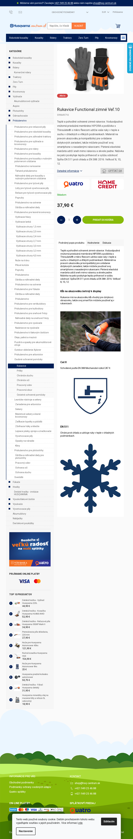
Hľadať (78, 26)
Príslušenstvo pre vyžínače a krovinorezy (28, 142)
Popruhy (19, 197)
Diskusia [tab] (107, 243)
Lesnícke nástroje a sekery (27, 399)
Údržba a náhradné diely (27, 207)
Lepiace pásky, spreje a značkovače (33, 431)
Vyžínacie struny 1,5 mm (28, 226)
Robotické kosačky (22, 58)
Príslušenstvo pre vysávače (28, 323)
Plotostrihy (18, 111)
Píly (14, 87)
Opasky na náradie (24, 441)
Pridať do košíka (103, 220)
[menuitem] (18, 38)
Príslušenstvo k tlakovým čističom (31, 332)
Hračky (16, 487)
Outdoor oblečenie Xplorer (27, 350)
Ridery (16, 67)
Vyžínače (17, 96)
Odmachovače (20, 115)
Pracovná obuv (24, 390)
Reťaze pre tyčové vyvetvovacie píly (33, 193)
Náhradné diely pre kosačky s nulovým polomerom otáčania (30, 177)
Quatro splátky (17, 791)
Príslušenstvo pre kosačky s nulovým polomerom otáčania (33, 160)
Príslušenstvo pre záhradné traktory (32, 136)
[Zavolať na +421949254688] (14, 12)
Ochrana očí (21, 467)
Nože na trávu (22, 260)
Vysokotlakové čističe (24, 499)
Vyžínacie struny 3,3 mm (28, 250)
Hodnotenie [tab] (93, 243)
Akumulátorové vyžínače (26, 101)
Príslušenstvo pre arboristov (28, 354)
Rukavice (21, 366)
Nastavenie (26, 831)
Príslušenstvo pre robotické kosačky (32, 131)
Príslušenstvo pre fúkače (27, 289)
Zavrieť (79, 234)
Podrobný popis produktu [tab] (71, 243)
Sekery (18, 409)
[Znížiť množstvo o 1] (61, 220)
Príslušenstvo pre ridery (26, 149)
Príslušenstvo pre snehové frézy (30, 313)
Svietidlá (18, 477)
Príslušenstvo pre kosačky (27, 153)
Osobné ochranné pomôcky (28, 359)
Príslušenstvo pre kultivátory (28, 308)
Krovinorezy (19, 91)
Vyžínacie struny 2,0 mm (28, 231)
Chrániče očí (23, 380)
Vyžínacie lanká (23, 222)
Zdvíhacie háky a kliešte (27, 426)
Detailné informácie (68, 170)
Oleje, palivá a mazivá (25, 337)
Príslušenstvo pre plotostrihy (28, 450)
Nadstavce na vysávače (27, 328)
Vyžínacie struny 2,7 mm (28, 241)
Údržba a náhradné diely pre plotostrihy (29, 456)
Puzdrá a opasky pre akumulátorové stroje (32, 343)
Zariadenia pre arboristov (28, 404)
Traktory (17, 77)
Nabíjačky (18, 518)
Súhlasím (109, 821)
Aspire (16, 106)
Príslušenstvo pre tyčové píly (28, 183)
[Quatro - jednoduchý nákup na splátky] (30, 549)
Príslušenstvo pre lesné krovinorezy (32, 212)
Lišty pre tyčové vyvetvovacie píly (32, 188)
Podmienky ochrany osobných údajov (30, 787)
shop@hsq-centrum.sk (104, 3)
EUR (104, 12)
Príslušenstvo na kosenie (28, 166)
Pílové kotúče (22, 265)
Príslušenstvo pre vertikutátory (30, 303)
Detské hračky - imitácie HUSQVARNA (26, 493)
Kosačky (17, 62)
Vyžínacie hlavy (23, 217)
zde (80, 822)
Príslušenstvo (20, 120)
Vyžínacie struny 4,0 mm (28, 255)
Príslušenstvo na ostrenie (28, 202)
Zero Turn (18, 82)
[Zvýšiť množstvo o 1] (77, 220)
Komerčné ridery (22, 72)
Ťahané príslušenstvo (26, 171)
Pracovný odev (24, 385)
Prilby (20, 370)
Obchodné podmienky (63, 12)
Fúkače (16, 482)
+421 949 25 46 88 (63, 3)
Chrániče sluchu (25, 375)
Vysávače (18, 504)
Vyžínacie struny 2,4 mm (28, 236)
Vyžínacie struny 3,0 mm (28, 246)
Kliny (17, 445)
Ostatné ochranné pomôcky (31, 394)
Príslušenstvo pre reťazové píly (30, 127)
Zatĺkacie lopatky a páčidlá (28, 421)
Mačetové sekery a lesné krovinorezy (28, 415)
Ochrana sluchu (23, 472)
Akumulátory (19, 513)
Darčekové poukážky (23, 523)
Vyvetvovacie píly (24, 436)
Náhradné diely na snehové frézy (32, 318)
